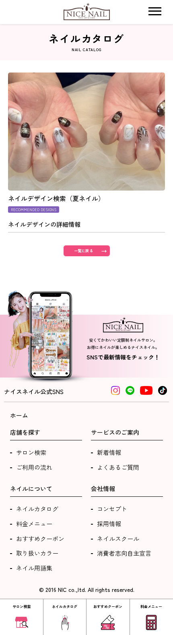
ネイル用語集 (34, 568)
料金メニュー (34, 523)
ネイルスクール (118, 538)
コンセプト (112, 508)
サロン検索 (31, 452)
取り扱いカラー (37, 553)
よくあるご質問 (118, 467)
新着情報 (109, 452)
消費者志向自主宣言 (124, 553)
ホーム (19, 415)
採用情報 (109, 523)
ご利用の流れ (34, 467)
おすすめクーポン (40, 538)
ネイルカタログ (37, 508)
